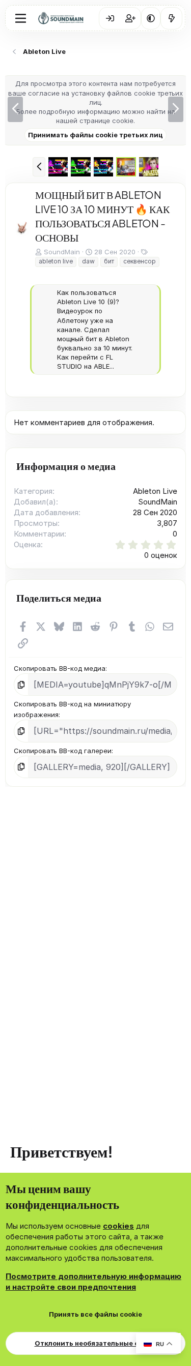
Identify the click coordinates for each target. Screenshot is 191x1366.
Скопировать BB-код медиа (59, 692)
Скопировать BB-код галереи (63, 774)
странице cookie (106, 120)
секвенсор (139, 261)
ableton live (56, 261)
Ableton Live (155, 514)
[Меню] (21, 18)
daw (88, 261)
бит (109, 261)
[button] (151, 18)
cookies (118, 1226)
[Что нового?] (171, 18)
